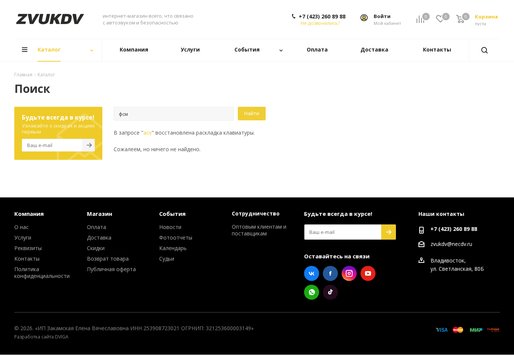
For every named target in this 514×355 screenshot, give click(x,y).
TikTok (330, 292)
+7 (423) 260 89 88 (322, 16)
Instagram (349, 273)
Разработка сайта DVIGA (41, 337)
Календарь (173, 248)
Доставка (99, 237)
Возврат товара (108, 258)
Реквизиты (28, 248)
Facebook (330, 273)
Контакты (27, 258)
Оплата (96, 227)
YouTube (368, 273)
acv (147, 132)
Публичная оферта (111, 269)
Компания (29, 213)
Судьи (166, 258)
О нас (21, 227)
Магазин (99, 213)
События (172, 213)
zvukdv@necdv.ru (451, 243)
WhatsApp (311, 292)
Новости (170, 227)
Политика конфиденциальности (42, 272)
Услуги (22, 237)
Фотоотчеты (175, 237)
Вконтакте (311, 273)
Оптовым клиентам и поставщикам (259, 230)
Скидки (96, 248)
